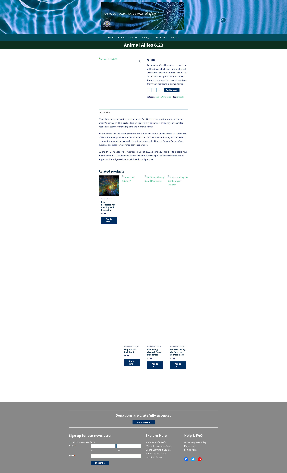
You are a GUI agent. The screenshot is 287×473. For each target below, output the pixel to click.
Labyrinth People (154, 457)
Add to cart (171, 90)
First (92, 450)
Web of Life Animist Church (159, 446)
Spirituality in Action (156, 453)
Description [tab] (104, 112)
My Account (189, 446)
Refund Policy (190, 449)
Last (118, 450)
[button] (139, 61)
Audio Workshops (163, 97)
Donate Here (143, 422)
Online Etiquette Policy (195, 442)
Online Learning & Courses (158, 449)
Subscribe (100, 462)
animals (180, 97)
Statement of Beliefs (156, 442)
